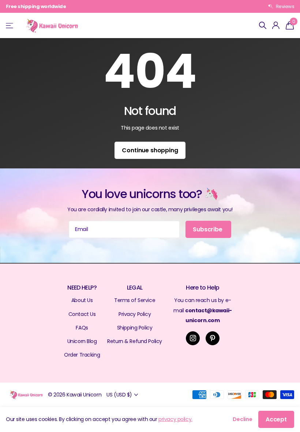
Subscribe (208, 229)
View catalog (10, 25)
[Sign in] (276, 25)
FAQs (82, 327)
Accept (276, 419)
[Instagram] (193, 338)
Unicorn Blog (82, 341)
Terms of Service (134, 300)
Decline (242, 419)
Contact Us (82, 314)
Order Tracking (82, 354)
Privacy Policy (135, 314)
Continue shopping (150, 150)
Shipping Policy (135, 327)
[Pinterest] (213, 338)
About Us (82, 300)
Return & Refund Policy (134, 341)
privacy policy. (175, 419)
